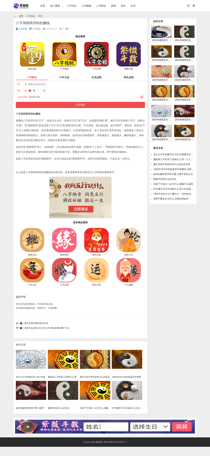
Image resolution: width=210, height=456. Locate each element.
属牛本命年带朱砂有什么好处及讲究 (171, 164)
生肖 (133, 5)
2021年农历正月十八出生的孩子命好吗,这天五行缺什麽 (184, 99)
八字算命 (23, 29)
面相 (113, 5)
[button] (188, 6)
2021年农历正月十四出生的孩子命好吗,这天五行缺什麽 (161, 80)
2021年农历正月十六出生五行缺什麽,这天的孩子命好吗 (184, 80)
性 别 (22, 90)
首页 (42, 5)
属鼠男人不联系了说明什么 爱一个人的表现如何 (177, 159)
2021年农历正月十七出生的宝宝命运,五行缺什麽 (161, 99)
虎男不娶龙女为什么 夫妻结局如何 (170, 198)
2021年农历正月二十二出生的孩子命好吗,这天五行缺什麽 (184, 139)
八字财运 (101, 5)
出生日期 (22, 97)
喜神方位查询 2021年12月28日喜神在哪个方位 (46, 328)
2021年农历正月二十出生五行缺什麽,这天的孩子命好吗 (184, 119)
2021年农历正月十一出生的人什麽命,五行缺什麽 (184, 40)
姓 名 (22, 84)
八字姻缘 (86, 5)
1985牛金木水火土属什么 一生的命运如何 (174, 193)
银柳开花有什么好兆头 (164, 179)
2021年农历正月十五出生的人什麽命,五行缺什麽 (161, 40)
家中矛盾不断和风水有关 (36, 323)
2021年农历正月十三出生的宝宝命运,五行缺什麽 (184, 60)
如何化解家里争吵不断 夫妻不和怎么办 (173, 174)
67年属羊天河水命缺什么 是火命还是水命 (174, 189)
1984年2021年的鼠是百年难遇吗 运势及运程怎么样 (179, 169)
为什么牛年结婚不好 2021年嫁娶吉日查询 (174, 154)
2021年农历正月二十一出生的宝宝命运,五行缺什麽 (161, 139)
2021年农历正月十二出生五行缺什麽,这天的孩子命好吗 (161, 60)
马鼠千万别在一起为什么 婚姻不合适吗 (173, 184)
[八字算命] (15, 16)
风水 (123, 5)
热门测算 (55, 5)
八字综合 (72, 5)
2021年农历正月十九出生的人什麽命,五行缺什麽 (161, 119)
